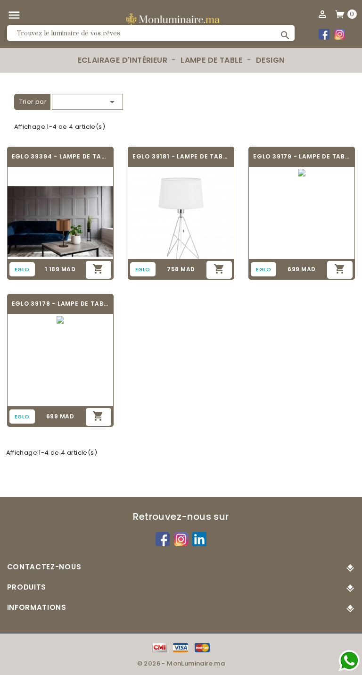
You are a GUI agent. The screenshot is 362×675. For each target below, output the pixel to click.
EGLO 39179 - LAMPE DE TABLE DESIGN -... (301, 156)
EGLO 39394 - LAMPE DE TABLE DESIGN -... (60, 156)
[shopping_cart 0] (340, 13)
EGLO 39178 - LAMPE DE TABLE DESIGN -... (60, 304)
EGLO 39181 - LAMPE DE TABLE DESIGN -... (181, 156)
